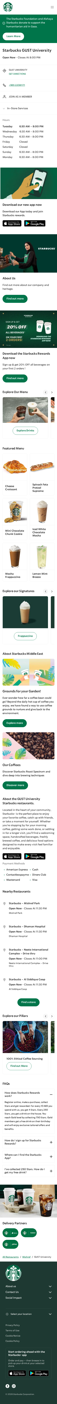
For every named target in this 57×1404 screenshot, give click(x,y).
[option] (27, 418)
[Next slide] (51, 392)
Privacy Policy (13, 1325)
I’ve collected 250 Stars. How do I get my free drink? (25, 1171)
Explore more (14, 723)
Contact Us (12, 1292)
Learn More (13, 36)
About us (11, 1286)
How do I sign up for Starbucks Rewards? (23, 1142)
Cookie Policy (12, 1341)
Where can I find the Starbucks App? (23, 1156)
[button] (28, 108)
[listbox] (28, 418)
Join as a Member (20, 97)
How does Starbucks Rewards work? (22, 1094)
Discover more (15, 785)
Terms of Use (12, 1330)
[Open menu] (52, 7)
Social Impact (14, 1298)
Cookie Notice (13, 1336)
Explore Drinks (25, 431)
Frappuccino (25, 636)
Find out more (15, 299)
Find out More (19, 1066)
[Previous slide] (45, 392)
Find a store (28, 1002)
